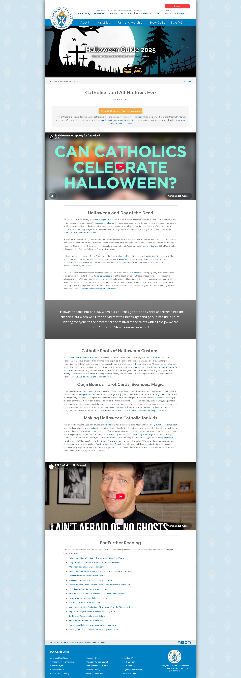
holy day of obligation (161, 424)
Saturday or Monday (87, 428)
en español (73, 81)
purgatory (136, 272)
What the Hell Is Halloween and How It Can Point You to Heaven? (97, 593)
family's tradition (108, 424)
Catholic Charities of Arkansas (62, 662)
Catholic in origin (99, 219)
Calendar (186, 81)
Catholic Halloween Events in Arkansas (121, 111)
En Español (128, 123)
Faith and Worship (130, 22)
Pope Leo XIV (127, 658)
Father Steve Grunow (148, 246)
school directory (125, 120)
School (155, 13)
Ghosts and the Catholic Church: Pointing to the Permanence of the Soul (99, 584)
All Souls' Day (155, 256)
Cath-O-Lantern (72, 437)
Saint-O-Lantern (88, 437)
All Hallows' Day (125, 259)
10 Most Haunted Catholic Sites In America (87, 575)
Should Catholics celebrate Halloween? (80, 232)
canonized (74, 265)
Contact (113, 13)
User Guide (100, 642)
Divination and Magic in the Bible (152, 410)
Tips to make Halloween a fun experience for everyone (92, 625)
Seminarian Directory (130, 673)
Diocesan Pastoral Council (97, 662)
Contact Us (57, 642)
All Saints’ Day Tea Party (117, 434)
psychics (124, 394)
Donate (177, 6)
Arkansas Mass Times (59, 658)
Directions (86, 642)
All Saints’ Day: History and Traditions (85, 602)
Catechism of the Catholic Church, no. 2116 (118, 410)
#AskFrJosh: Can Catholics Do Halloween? (86, 567)
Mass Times (127, 13)
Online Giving (83, 13)
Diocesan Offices (93, 658)
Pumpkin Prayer (107, 441)
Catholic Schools (57, 669)
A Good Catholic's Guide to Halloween (82, 357)
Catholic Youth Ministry (59, 673)
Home (52, 81)
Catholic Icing (120, 444)
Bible (167, 13)
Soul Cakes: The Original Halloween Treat (93, 376)
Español (176, 22)
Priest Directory (128, 666)
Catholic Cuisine (147, 447)
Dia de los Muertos (102, 276)
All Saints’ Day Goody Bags (141, 434)
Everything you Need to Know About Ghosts (88, 589)
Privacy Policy (72, 642)
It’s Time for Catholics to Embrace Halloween (88, 616)
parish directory (108, 120)
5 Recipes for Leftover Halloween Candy (86, 620)
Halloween (137, 117)
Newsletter (99, 13)
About (85, 22)
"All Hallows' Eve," (90, 259)
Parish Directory (128, 662)
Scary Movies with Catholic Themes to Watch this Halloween (94, 562)
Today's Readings (177, 13)
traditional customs (158, 357)
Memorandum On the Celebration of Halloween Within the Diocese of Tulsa (101, 607)
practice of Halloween (105, 223)
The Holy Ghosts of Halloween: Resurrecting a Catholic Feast (95, 629)
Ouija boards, (86, 394)
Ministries (104, 22)
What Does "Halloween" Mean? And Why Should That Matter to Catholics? (100, 571)
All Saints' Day (131, 256)
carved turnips (134, 367)
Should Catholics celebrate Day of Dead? (98, 288)
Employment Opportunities (97, 666)
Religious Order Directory (132, 669)
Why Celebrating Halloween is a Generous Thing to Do (92, 611)
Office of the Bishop (94, 673)
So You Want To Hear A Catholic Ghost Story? (88, 598)
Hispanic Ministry (93, 669)
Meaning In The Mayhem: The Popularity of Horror (90, 580)
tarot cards (97, 394)
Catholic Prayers (57, 666)
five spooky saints (165, 437)
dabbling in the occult (161, 394)
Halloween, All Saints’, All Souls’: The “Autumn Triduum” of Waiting (96, 558)
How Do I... (157, 22)
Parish (146, 13)
